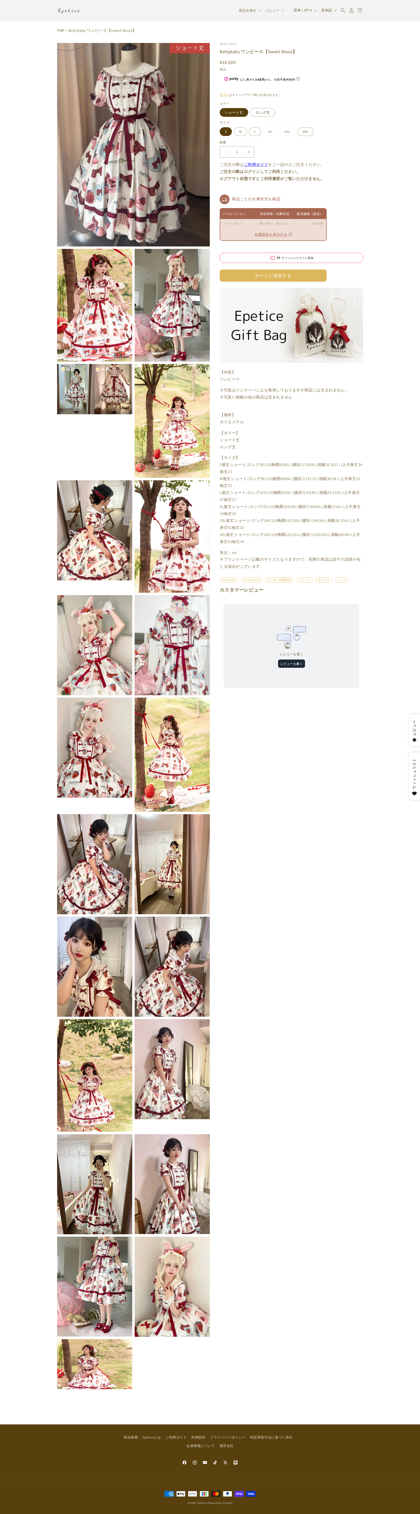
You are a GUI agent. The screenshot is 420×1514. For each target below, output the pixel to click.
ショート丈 (234, 112)
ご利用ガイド (256, 164)
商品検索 (131, 1437)
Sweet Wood (228, 44)
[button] (343, 10)
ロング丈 (262, 112)
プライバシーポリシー (227, 1437)
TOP (60, 30)
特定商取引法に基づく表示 (271, 1437)
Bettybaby (229, 580)
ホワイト (324, 580)
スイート (304, 580)
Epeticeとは (151, 1437)
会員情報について (200, 1446)
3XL (305, 131)
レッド (342, 580)
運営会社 (226, 1446)
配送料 (224, 95)
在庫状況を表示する (270, 234)
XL (272, 132)
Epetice (202, 1503)
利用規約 (198, 1437)
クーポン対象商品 (279, 580)
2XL (289, 132)
